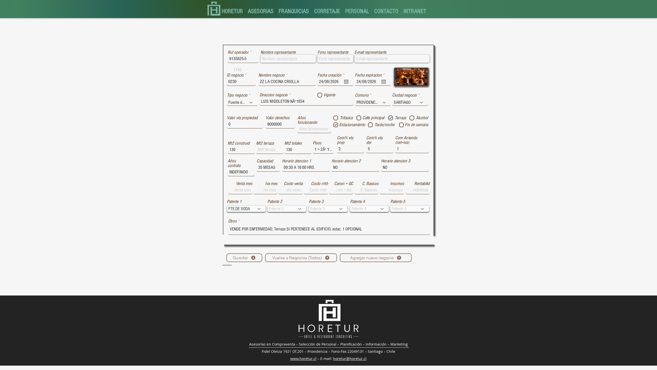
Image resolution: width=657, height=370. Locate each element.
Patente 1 (234, 201)
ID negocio (235, 75)
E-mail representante (370, 52)
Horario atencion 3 (395, 161)
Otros (232, 221)
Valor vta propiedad (242, 118)
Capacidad (265, 161)
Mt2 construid (239, 143)
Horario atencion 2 (346, 161)
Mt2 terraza (265, 143)
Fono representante (332, 52)
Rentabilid (422, 183)
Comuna (361, 95)
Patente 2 (274, 201)
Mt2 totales (293, 143)
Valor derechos (277, 118)
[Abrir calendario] (346, 82)
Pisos (317, 143)
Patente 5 (397, 201)
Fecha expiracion (370, 75)
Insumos (397, 183)
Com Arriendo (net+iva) (406, 140)
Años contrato (234, 163)
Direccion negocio (273, 95)
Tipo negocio (237, 95)
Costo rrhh (319, 183)
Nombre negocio (271, 75)
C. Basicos (370, 183)
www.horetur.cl (303, 358)
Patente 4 (357, 201)
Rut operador (238, 52)
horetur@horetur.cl (349, 358)
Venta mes (244, 183)
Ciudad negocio (404, 95)
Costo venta (293, 183)
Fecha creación (331, 75)
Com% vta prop (345, 140)
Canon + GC (343, 183)
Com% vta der (374, 140)
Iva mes (271, 183)
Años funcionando (307, 120)
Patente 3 (316, 201)
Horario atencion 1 (296, 161)
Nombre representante (278, 52)
